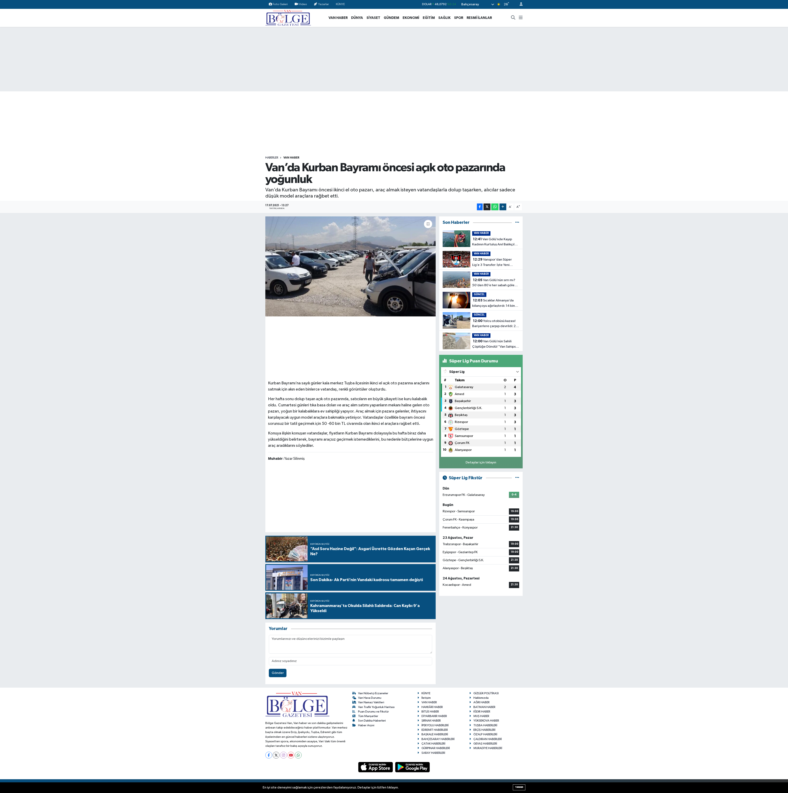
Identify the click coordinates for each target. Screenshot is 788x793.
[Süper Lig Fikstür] (517, 478)
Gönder (278, 673)
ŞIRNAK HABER (431, 720)
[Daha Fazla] (502, 206)
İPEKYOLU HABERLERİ (435, 725)
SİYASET (373, 18)
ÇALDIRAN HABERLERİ (487, 739)
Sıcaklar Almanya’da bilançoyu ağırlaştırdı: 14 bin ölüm (493, 303)
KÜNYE (340, 4)
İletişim (426, 697)
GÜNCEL (479, 294)
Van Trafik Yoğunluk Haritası (376, 707)
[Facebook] (268, 755)
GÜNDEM (391, 18)
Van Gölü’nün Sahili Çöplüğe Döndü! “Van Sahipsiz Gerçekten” (495, 344)
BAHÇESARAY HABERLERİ (438, 739)
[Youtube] (290, 755)
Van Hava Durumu (369, 697)
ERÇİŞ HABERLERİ (484, 729)
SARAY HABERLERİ (433, 752)
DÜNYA (357, 18)
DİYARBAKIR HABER (434, 716)
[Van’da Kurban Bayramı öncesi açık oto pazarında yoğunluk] (350, 266)
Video (303, 4)
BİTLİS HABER (430, 711)
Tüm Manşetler (368, 716)
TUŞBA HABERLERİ (485, 725)
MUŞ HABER (481, 716)
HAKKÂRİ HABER (432, 707)
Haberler (271, 157)
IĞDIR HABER (481, 711)
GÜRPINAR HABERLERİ (435, 748)
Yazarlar (323, 4)
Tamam (519, 787)
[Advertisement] (394, 59)
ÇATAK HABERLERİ (433, 743)
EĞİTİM (429, 18)
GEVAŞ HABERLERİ (485, 743)
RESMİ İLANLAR (479, 18)
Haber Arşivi (366, 725)
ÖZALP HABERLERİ (485, 734)
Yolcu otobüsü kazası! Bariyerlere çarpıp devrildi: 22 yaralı (495, 324)
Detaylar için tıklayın (481, 462)
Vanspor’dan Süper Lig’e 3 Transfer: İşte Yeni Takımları (492, 263)
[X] (276, 755)
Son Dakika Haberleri (372, 720)
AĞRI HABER (481, 702)
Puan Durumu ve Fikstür (373, 711)
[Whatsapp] (298, 755)
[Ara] (513, 18)
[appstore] (375, 767)
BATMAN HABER (484, 707)
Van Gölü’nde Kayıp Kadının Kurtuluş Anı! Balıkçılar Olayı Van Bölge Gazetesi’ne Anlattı (495, 242)
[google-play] (412, 767)
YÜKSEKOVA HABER (486, 720)
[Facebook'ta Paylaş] (480, 206)
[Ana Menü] (521, 18)
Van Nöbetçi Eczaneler (373, 693)
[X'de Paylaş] (486, 206)
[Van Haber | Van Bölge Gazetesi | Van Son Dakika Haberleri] (288, 17)
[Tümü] (517, 222)
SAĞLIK (444, 18)
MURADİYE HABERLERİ (487, 748)
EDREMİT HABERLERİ (434, 729)
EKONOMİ (411, 18)
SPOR (458, 18)
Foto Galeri (280, 4)
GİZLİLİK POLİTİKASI (486, 693)
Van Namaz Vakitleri (371, 702)
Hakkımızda (481, 697)
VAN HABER (338, 18)
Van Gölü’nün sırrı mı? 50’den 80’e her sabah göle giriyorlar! (493, 283)
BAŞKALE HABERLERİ (434, 734)
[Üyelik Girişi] (519, 4)
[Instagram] (283, 755)
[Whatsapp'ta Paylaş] (494, 206)
